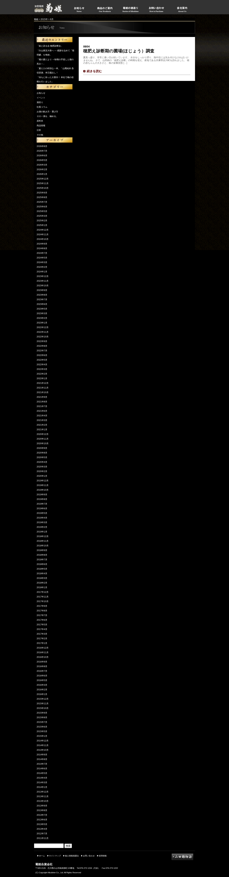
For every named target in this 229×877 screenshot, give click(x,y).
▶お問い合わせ (88, 856)
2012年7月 (42, 833)
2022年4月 (42, 364)
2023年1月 (42, 323)
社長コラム (42, 107)
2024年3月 (42, 262)
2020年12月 (42, 434)
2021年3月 (42, 420)
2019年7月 (42, 504)
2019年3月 (42, 522)
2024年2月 (42, 267)
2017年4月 (42, 629)
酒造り (40, 102)
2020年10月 (42, 443)
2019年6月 (42, 508)
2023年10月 (42, 285)
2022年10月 (42, 336)
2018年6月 (42, 564)
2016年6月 (42, 675)
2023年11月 (42, 281)
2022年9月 (42, 341)
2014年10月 (42, 750)
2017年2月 (42, 638)
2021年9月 (42, 397)
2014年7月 (42, 764)
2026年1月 (42, 174)
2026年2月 (42, 169)
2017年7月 (42, 615)
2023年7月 (42, 299)
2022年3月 (42, 369)
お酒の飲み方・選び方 (47, 111)
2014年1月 (42, 787)
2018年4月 (42, 573)
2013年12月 (42, 792)
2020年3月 (42, 466)
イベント (41, 97)
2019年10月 (42, 490)
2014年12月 (42, 740)
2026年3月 (42, 165)
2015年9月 (42, 713)
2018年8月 (42, 555)
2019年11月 (42, 485)
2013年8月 (42, 810)
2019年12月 (42, 480)
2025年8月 (42, 197)
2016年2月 (42, 689)
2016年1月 (42, 694)
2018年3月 (42, 578)
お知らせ (41, 93)
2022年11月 (42, 332)
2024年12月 (42, 230)
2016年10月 (42, 657)
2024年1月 (42, 271)
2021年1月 (42, 429)
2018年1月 (42, 587)
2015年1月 (42, 736)
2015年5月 (42, 731)
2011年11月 (42, 838)
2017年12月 (42, 592)
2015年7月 (42, 722)
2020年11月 (42, 439)
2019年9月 (42, 494)
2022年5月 (42, 360)
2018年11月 (42, 541)
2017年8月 (42, 610)
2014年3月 (42, 782)
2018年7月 (42, 559)
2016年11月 (42, 652)
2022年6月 (42, 355)
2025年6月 (42, 206)
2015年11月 (42, 703)
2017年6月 (42, 620)
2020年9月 (42, 448)
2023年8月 (42, 295)
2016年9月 (42, 662)
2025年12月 (42, 179)
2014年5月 (42, 773)
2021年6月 (42, 411)
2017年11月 (42, 597)
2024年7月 (42, 253)
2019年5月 (42, 513)
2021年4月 (42, 415)
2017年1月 (42, 643)
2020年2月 (42, 471)
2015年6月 (42, 727)
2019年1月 (42, 531)
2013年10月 (42, 801)
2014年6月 (42, 768)
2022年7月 (42, 350)
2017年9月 (42, 606)
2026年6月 (42, 155)
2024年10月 (42, 239)
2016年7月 (42, 671)
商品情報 (41, 125)
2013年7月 (42, 815)
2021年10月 (42, 392)
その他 (40, 135)
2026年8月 (42, 146)
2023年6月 (42, 304)
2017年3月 (42, 634)
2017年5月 (42, 624)
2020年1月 (42, 476)
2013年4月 (42, 829)
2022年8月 (42, 346)
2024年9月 (42, 244)
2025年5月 (42, 211)
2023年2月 (42, 318)
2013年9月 (42, 805)
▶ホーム (41, 856)
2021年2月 (42, 425)
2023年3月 (42, 313)
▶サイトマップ (54, 856)
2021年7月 (42, 406)
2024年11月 (42, 234)
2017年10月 (42, 601)
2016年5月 (42, 680)
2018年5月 (42, 569)
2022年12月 (42, 327)
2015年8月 (42, 717)
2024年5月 (42, 257)
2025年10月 (42, 188)
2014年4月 (42, 778)
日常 (39, 130)
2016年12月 (42, 648)
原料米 (40, 121)
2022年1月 (42, 378)
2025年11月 (42, 183)
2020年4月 (42, 462)
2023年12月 (42, 276)
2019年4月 (42, 518)
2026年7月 (42, 151)
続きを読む (94, 71)
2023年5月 (42, 309)
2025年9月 (42, 192)
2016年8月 (42, 666)
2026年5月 (42, 160)
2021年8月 (42, 401)
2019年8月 (42, 499)
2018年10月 (42, 545)
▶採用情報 (102, 856)
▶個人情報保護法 (71, 856)
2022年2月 (42, 374)
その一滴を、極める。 (47, 116)
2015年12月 (42, 699)
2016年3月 (42, 685)
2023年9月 (42, 290)
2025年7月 (42, 202)
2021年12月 (42, 383)
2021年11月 (42, 388)
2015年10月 (42, 708)
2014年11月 (42, 745)
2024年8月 (42, 248)
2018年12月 (42, 536)
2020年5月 (42, 457)
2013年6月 (42, 819)
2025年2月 (42, 220)
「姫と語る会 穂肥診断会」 (50, 46)
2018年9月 (42, 550)
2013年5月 (42, 824)
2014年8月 (42, 759)
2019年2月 (42, 527)
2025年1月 (42, 225)
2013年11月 (42, 796)
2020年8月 (42, 453)
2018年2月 (42, 583)
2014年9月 (42, 754)
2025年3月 (42, 216)
